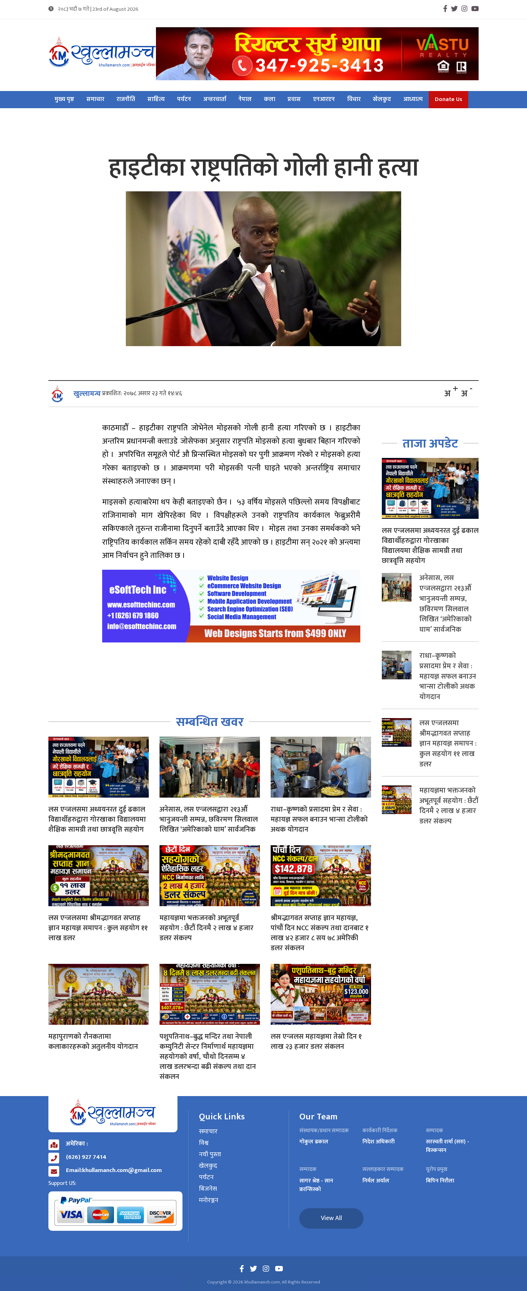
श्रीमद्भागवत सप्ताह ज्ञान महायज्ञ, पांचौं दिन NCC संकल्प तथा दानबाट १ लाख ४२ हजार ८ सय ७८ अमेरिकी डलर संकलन (320, 933)
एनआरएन (324, 99)
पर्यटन (184, 99)
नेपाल (245, 99)
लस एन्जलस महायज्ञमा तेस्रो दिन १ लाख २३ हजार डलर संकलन (316, 1042)
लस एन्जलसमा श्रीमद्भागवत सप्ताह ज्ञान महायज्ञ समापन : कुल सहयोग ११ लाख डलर (98, 928)
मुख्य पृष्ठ (64, 99)
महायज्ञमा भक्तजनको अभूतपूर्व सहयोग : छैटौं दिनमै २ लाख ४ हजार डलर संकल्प (206, 928)
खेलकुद (382, 99)
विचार (354, 99)
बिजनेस (208, 1189)
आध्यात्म (413, 99)
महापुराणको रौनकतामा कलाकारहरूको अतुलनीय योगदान (93, 1042)
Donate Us (448, 99)
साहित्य (156, 99)
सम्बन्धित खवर (210, 722)
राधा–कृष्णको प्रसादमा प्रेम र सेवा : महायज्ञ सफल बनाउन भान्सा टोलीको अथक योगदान (319, 819)
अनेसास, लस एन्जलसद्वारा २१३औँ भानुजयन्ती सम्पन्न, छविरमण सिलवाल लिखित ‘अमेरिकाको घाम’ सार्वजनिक (209, 819)
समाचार (95, 99)
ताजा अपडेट (430, 443)
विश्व (204, 1143)
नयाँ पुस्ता (210, 1155)
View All (331, 1218)
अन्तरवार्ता (214, 99)
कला (269, 99)
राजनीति (126, 99)
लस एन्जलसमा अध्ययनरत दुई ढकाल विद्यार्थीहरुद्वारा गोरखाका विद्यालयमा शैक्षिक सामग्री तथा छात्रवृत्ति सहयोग (97, 819)
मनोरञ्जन (208, 1201)
